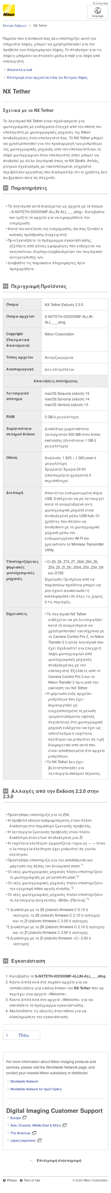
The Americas (20, 1132)
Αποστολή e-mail (19, 69)
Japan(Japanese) (23, 1140)
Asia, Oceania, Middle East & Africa (35, 1125)
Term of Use (32, 1180)
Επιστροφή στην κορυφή (59, 1160)
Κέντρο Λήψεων (14, 25)
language (97, 16)
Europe (15, 1117)
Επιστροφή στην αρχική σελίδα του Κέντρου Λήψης (47, 77)
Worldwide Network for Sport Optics (36, 1088)
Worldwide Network (24, 1081)
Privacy (12, 1180)
